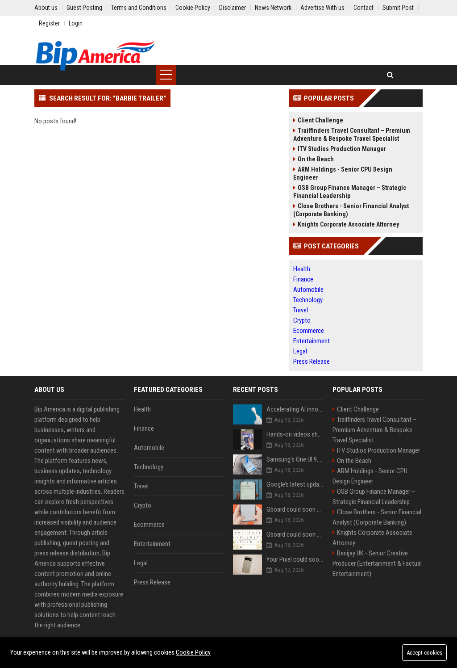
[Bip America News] (95, 55)
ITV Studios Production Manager (342, 148)
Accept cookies (424, 652)
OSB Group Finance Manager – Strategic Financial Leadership (349, 191)
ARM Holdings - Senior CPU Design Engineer (342, 173)
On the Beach (316, 159)
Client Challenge (320, 120)
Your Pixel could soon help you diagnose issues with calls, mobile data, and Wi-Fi (295, 559)
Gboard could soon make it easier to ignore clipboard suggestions (295, 509)
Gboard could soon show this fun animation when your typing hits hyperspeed (295, 534)
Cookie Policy (193, 652)
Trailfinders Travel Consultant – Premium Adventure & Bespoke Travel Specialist (351, 134)
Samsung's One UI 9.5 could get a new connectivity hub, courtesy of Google (295, 459)
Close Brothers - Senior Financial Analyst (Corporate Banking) (351, 210)
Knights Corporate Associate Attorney (348, 224)
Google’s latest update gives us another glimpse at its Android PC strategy (295, 484)
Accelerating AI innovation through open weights (295, 409)
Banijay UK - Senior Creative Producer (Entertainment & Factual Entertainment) (377, 563)
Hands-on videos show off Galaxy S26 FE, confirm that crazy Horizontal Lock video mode (295, 434)
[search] (390, 75)
